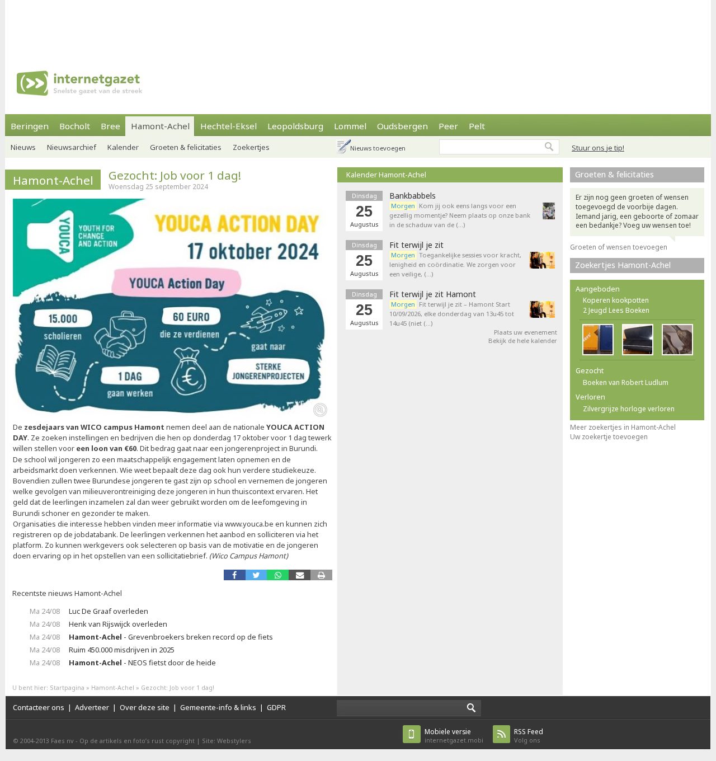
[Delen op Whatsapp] (278, 575)
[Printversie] (321, 575)
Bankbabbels (412, 196)
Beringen (30, 125)
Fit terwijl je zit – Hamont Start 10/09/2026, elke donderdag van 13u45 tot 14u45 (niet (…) (451, 313)
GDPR (276, 707)
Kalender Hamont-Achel (386, 175)
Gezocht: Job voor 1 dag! (175, 175)
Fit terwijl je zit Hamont (432, 294)
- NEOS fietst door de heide (142, 662)
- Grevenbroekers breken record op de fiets (171, 637)
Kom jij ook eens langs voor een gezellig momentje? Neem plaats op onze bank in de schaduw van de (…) (459, 215)
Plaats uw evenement (525, 332)
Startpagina (67, 687)
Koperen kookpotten (616, 300)
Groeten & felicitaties (186, 147)
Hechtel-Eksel (228, 125)
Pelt (477, 125)
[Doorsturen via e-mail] (299, 575)
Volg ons (528, 735)
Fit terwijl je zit (416, 245)
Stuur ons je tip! (598, 148)
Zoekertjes (251, 147)
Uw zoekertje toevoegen (609, 436)
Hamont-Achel (160, 125)
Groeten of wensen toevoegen (618, 247)
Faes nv (62, 740)
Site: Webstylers (226, 740)
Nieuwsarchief (71, 147)
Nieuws (23, 147)
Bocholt (74, 125)
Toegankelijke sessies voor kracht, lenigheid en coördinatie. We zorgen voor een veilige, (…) (455, 264)
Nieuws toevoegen (378, 148)
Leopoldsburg (295, 125)
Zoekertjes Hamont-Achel (623, 265)
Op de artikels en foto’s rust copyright (137, 740)
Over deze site (144, 707)
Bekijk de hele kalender (522, 340)
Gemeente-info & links (218, 707)
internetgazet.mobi (454, 735)
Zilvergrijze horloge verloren (629, 409)
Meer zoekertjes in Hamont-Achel (623, 427)
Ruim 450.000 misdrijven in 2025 (122, 650)
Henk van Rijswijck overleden (118, 624)
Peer (448, 125)
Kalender (123, 147)
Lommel (350, 125)
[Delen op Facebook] (235, 575)
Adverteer (92, 707)
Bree (110, 125)
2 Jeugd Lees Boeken (616, 310)
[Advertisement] (358, 25)
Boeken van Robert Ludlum (625, 382)
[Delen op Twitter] (256, 575)
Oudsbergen (402, 125)
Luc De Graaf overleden (108, 611)
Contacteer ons (38, 707)
